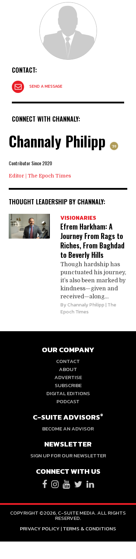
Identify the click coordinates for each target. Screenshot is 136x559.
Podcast (68, 401)
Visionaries (78, 217)
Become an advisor (68, 428)
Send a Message (45, 86)
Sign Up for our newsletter (68, 455)
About (68, 369)
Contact (68, 361)
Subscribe (68, 385)
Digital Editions (68, 393)
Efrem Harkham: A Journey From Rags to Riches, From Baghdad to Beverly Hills (92, 240)
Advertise (68, 377)
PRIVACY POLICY (40, 528)
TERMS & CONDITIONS (89, 528)
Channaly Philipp (85, 304)
